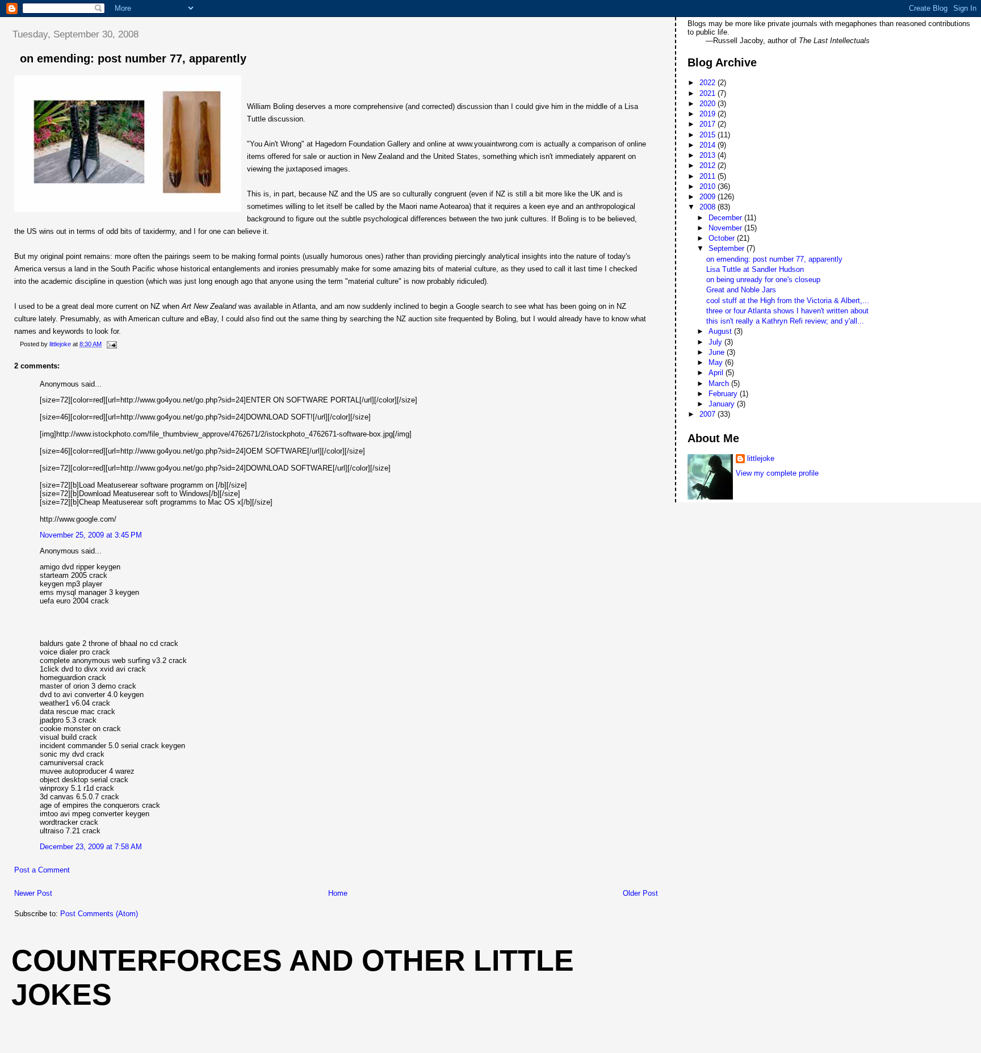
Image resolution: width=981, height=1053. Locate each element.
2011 (708, 176)
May (716, 362)
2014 (708, 145)
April (717, 372)
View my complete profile (777, 473)
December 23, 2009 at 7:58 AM (91, 846)
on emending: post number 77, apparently (774, 259)
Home (337, 893)
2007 (708, 414)
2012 (708, 165)
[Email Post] (111, 344)
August (721, 331)
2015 (708, 135)
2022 (708, 82)
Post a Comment (42, 870)
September (727, 248)
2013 (708, 155)
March (719, 383)
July (716, 342)
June (717, 352)
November (726, 228)
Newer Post (33, 893)
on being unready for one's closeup (763, 279)
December (726, 217)
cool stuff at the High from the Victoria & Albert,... (787, 300)
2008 (708, 207)
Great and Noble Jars (741, 290)
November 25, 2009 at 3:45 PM (91, 535)
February (724, 393)
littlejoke (760, 458)
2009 (708, 196)
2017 (708, 124)
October (722, 238)
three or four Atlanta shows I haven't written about (787, 311)
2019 (708, 114)
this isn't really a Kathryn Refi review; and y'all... (785, 321)
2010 (708, 186)
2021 (708, 93)
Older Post (640, 893)
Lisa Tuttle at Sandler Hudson (755, 269)
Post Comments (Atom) (99, 913)
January (722, 404)
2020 (708, 103)
